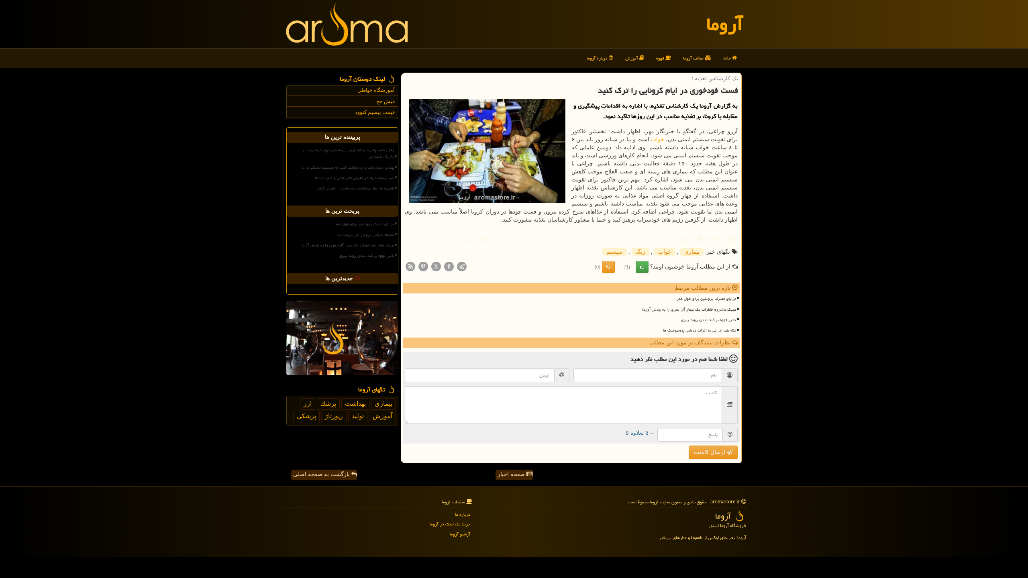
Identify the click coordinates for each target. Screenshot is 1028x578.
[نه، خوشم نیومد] (608, 267)
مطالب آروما (694, 58)
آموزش (632, 58)
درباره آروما (598, 58)
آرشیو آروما (460, 534)
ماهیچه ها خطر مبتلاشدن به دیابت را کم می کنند (355, 188)
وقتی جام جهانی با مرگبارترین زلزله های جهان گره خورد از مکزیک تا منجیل (348, 153)
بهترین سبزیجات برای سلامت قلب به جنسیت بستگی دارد (348, 167)
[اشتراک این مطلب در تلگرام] (461, 266)
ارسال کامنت (710, 452)
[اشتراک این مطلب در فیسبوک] (449, 266)
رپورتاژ (334, 416)
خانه (728, 58)
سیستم (614, 252)
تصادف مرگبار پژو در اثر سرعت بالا (365, 235)
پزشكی (306, 416)
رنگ (640, 252)
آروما (724, 24)
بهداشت (355, 403)
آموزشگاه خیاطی (376, 90)
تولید (358, 416)
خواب (657, 139)
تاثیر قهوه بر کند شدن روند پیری (708, 320)
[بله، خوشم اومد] (642, 267)
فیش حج (385, 101)
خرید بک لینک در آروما (450, 524)
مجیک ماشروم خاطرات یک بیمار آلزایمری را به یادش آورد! (689, 309)
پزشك (328, 403)
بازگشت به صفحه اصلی (322, 474)
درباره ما (462, 514)
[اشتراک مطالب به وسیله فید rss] (410, 266)
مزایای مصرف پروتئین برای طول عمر (706, 299)
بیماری (692, 252)
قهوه (660, 58)
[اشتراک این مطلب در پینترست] (423, 266)
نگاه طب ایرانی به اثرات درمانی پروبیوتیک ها (699, 330)
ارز (308, 403)
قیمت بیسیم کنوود (375, 112)
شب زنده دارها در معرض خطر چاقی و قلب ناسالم (354, 178)
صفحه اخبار (512, 474)
